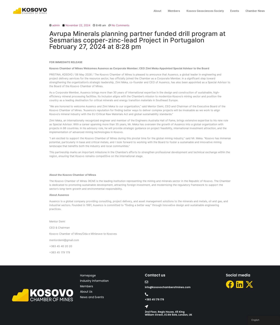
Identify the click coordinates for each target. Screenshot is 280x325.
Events (234, 10)
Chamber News (255, 10)
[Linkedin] (240, 284)
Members (174, 10)
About (157, 10)
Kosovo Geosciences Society (205, 10)
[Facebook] (230, 284)
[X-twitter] (249, 284)
